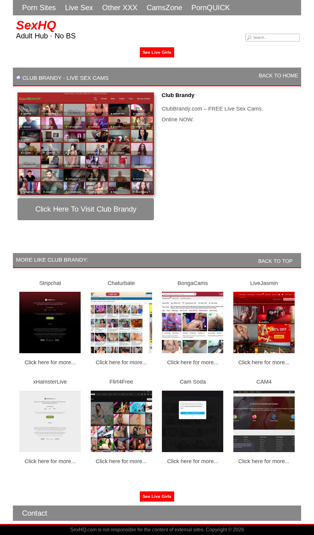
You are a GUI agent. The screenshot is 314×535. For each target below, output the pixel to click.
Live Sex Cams (88, 78)
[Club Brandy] (85, 143)
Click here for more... (50, 362)
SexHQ (36, 25)
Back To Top (276, 261)
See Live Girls (157, 52)
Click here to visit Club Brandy (85, 209)
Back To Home (277, 76)
